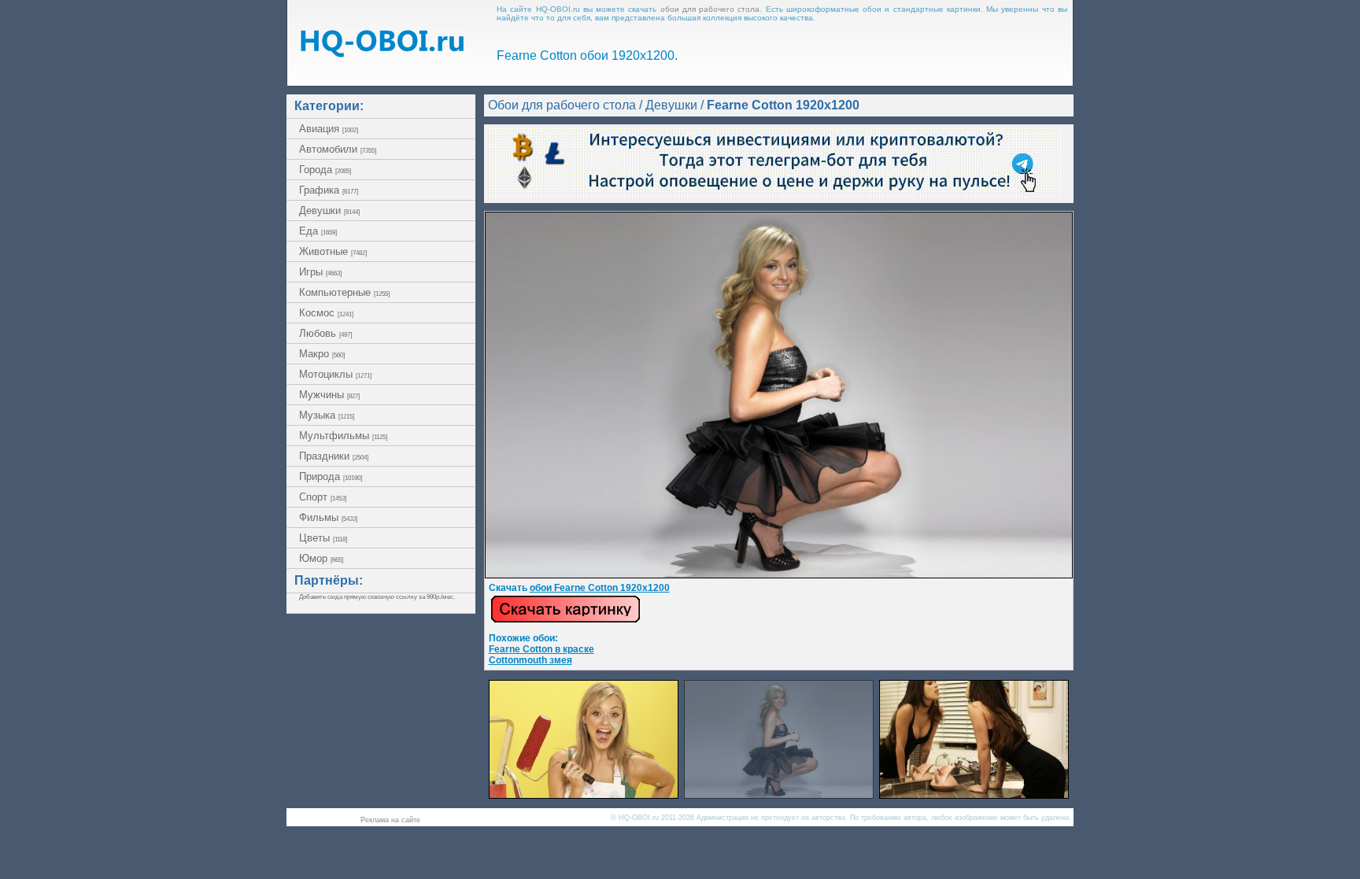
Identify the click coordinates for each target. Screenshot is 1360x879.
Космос (326, 313)
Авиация (328, 129)
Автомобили (337, 149)
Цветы (323, 538)
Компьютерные (344, 292)
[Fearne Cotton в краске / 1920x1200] (583, 794)
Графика (328, 190)
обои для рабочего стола (710, 9)
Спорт (322, 497)
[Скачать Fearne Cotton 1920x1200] (779, 575)
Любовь (325, 333)
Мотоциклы (335, 374)
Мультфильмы (343, 435)
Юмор (321, 558)
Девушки (329, 210)
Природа (330, 476)
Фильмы (328, 517)
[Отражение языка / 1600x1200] (974, 794)
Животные (333, 251)
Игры (320, 272)
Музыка (326, 415)
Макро (322, 354)
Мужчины (329, 395)
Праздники (333, 456)
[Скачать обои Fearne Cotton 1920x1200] (565, 620)
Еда (318, 231)
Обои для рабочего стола (562, 105)
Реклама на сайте (390, 820)
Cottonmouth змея (530, 660)
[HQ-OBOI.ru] (381, 53)
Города (325, 169)
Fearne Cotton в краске (541, 649)
